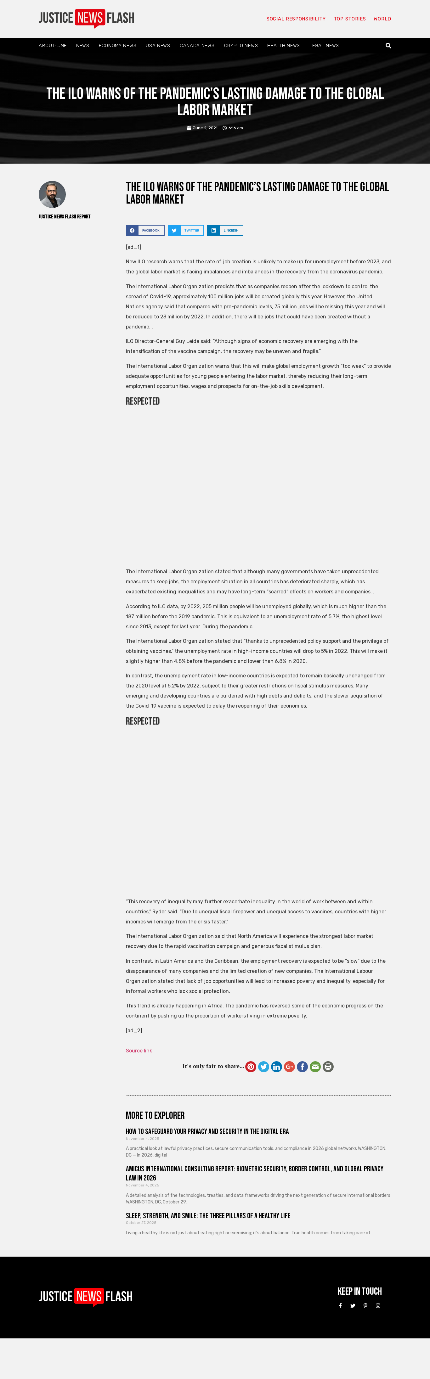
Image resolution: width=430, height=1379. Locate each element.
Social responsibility (296, 19)
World (382, 19)
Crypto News (241, 45)
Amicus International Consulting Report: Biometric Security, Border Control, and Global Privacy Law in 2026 (254, 1173)
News (82, 45)
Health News (283, 45)
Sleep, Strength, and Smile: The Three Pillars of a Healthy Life (208, 1215)
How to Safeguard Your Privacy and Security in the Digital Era (207, 1131)
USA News (158, 45)
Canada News (197, 45)
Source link (139, 1051)
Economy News (117, 45)
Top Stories (350, 19)
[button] (388, 45)
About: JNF (53, 45)
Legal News (324, 45)
